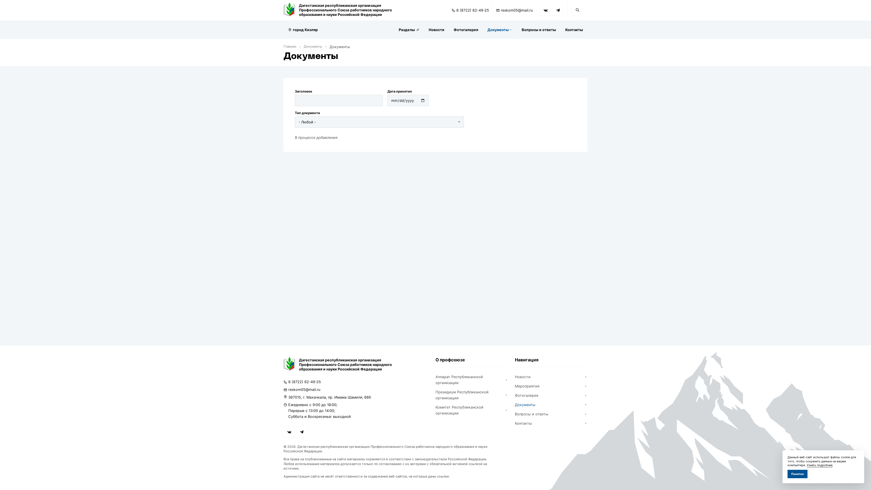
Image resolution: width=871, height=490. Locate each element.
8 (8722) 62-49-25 (472, 10)
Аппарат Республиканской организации (459, 380)
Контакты (574, 29)
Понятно (797, 474)
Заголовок (303, 91)
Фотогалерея (466, 29)
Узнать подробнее (819, 465)
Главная (290, 46)
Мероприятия (527, 386)
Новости (436, 29)
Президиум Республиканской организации (462, 395)
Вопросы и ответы (539, 29)
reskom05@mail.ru (517, 10)
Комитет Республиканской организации (459, 410)
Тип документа (307, 113)
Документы (498, 29)
